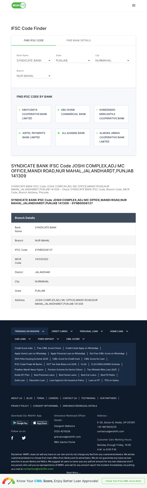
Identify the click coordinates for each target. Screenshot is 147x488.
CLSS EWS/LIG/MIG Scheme (105, 364)
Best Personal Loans (44, 375)
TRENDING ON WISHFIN (27, 331)
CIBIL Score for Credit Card (66, 358)
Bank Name (22, 55)
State (58, 55)
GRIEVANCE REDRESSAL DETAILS (80, 405)
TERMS (40, 398)
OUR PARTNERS (108, 398)
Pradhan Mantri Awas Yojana (29, 369)
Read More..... (73, 472)
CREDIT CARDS (60, 331)
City (97, 55)
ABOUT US (16, 398)
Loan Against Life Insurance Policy (66, 380)
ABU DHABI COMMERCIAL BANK (73, 112)
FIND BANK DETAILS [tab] (79, 40)
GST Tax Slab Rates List (61, 364)
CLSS (84, 364)
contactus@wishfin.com (110, 431)
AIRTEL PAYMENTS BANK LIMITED (33, 135)
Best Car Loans (88, 375)
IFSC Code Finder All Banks (28, 364)
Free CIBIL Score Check (49, 348)
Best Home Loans (68, 375)
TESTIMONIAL (88, 398)
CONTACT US (70, 398)
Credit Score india (24, 348)
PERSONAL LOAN (89, 331)
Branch (20, 71)
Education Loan (37, 380)
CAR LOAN (20, 339)
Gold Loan (20, 380)
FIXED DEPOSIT (46, 339)
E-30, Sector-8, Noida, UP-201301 (116, 422)
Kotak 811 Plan (22, 375)
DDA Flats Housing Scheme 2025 (31, 358)
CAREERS (53, 398)
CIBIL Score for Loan (94, 358)
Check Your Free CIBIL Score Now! (123, 481)
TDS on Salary (111, 380)
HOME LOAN (116, 331)
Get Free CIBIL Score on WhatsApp (107, 353)
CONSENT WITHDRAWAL (45, 405)
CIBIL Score (73, 339)
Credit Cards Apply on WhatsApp (82, 348)
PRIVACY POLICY (20, 405)
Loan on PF (94, 380)
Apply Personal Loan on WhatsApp (68, 353)
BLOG (29, 398)
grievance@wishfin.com (67, 436)
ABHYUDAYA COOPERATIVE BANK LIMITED (34, 114)
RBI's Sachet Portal (64, 442)
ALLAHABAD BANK (73, 132)
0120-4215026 (62, 431)
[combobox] (34, 60)
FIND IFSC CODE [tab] (34, 40)
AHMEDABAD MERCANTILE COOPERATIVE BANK (111, 114)
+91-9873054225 (107, 426)
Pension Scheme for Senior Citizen (65, 369)
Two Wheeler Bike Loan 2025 (102, 369)
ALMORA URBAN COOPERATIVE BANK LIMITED (111, 137)
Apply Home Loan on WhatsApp (30, 353)
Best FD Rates (108, 375)
